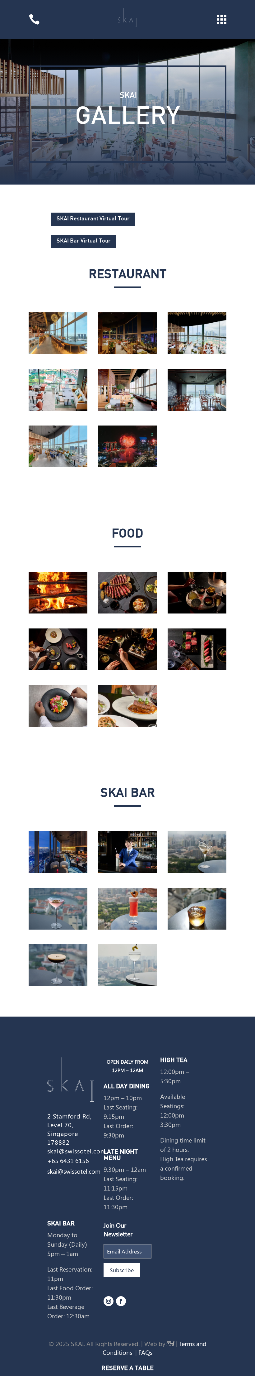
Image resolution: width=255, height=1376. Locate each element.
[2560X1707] (58, 871)
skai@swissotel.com (76, 1151)
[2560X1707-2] (127, 871)
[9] (58, 927)
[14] (197, 927)
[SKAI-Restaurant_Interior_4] (58, 409)
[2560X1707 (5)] (127, 724)
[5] (127, 668)
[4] (197, 611)
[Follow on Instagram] (109, 1301)
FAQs (145, 1352)
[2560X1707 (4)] (58, 724)
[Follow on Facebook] (121, 1301)
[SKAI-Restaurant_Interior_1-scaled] (127, 409)
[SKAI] (58, 465)
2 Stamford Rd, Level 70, (69, 1120)
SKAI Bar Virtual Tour (84, 241)
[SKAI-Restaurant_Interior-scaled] (197, 352)
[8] (58, 611)
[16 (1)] (127, 984)
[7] (127, 611)
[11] (58, 984)
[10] (197, 871)
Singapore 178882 (62, 1137)
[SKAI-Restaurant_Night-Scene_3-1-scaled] (127, 352)
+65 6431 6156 (68, 1160)
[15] (127, 927)
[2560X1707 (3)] (127, 465)
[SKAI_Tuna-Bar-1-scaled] (197, 409)
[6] (58, 668)
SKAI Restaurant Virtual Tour (93, 219)
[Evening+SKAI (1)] (58, 352)
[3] (197, 668)
